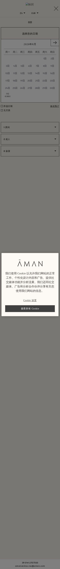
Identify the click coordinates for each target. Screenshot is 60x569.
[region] (30, 284)
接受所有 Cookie (30, 308)
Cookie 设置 (29, 300)
